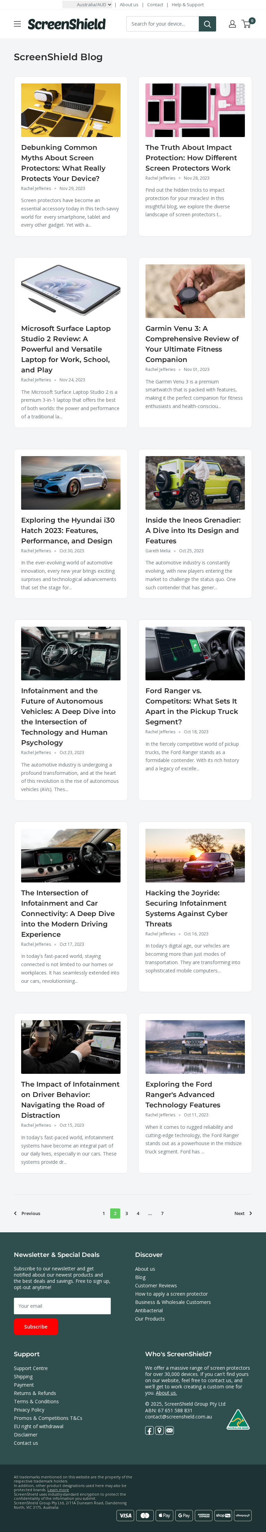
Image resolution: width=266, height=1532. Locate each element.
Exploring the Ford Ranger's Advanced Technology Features (182, 1094)
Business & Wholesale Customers (173, 1302)
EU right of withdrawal (38, 1426)
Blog (140, 1277)
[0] (246, 24)
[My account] (232, 24)
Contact (155, 4)
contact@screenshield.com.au (178, 1416)
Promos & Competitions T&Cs (48, 1418)
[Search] (207, 23)
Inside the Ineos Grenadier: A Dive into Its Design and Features (193, 530)
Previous (30, 1213)
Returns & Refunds (35, 1393)
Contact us (26, 1443)
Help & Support (188, 4)
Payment (24, 1384)
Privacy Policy (29, 1409)
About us (129, 4)
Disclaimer (25, 1434)
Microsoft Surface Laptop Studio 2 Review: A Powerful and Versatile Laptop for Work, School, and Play (66, 349)
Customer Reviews (156, 1285)
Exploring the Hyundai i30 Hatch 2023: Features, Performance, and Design (68, 530)
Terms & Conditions (36, 1401)
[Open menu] (17, 24)
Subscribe (35, 1326)
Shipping (23, 1376)
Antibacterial (149, 1310)
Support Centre (31, 1368)
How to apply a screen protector (171, 1293)
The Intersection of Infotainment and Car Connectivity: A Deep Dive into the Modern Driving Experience (68, 914)
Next (239, 1213)
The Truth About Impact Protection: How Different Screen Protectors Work (191, 157)
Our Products (150, 1318)
